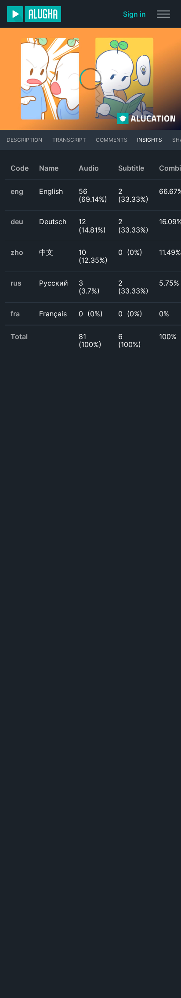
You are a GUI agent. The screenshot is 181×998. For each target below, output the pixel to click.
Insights (149, 139)
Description (24, 139)
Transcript (69, 139)
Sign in (134, 14)
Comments (111, 139)
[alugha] (34, 14)
